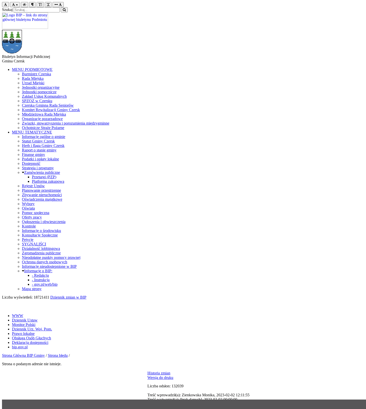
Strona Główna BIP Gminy (23, 355)
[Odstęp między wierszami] (40, 4)
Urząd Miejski (33, 83)
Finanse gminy (33, 154)
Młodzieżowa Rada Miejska (44, 114)
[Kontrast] (24, 4)
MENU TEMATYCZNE (32, 132)
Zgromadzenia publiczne (41, 253)
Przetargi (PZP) (44, 177)
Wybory (28, 204)
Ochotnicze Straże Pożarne (43, 128)
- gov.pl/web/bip (45, 284)
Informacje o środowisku (41, 230)
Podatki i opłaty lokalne (40, 159)
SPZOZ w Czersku (37, 101)
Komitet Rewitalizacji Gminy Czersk (51, 110)
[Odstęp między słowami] (58, 4)
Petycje (27, 239)
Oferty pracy (32, 217)
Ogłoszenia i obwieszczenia (43, 222)
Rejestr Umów (33, 186)
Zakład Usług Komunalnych (44, 96)
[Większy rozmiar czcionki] (15, 4)
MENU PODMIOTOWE (32, 69)
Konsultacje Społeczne (40, 235)
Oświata (28, 208)
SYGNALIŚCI (34, 244)
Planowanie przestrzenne (41, 190)
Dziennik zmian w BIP (68, 297)
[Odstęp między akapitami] (32, 4)
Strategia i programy (38, 168)
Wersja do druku (160, 377)
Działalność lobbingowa (41, 248)
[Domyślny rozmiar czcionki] (5, 4)
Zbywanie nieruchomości (42, 195)
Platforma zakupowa (48, 181)
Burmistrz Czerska (36, 74)
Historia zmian (158, 373)
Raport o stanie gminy (39, 150)
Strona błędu (58, 355)
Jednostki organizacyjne (41, 87)
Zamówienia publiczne (42, 172)
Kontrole (29, 226)
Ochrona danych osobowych (44, 262)
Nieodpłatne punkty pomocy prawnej (51, 257)
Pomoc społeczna (35, 213)
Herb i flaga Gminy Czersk (43, 145)
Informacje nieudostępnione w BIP (49, 266)
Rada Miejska (33, 78)
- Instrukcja (41, 280)
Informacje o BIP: (38, 271)
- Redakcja (40, 275)
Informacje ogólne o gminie (43, 137)
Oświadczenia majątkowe (42, 199)
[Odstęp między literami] (48, 4)
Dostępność (31, 163)
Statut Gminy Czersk (38, 141)
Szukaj (7, 9)
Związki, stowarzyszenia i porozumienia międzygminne (65, 123)
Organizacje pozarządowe (42, 119)
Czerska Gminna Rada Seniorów (48, 105)
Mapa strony (32, 289)
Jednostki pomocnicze (39, 92)
